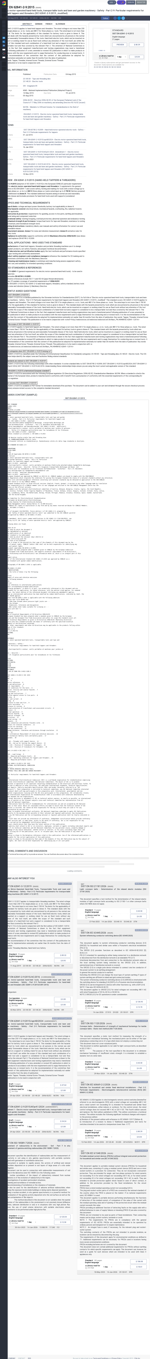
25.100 (98, 67)
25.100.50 (24, 18)
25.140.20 (33, 18)
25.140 (111, 67)
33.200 (118, 1142)
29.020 (115, 1012)
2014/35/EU (128, 1142)
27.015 (108, 1012)
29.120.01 (123, 1272)
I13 (58, 1227)
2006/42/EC (44, 18)
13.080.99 (43, 1227)
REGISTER (141, 2)
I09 (60, 18)
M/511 (137, 1142)
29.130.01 (124, 1012)
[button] (105, 18)
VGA (62, 1096)
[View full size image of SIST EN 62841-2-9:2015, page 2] (102, 40)
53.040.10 (118, 922)
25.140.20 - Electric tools (33, 81)
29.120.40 (110, 1142)
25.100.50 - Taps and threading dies (37, 79)
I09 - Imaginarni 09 (30, 86)
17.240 (52, 1227)
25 (95, 67)
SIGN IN (131, 2)
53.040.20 (128, 922)
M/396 (53, 18)
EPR (131, 1012)
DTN (135, 922)
